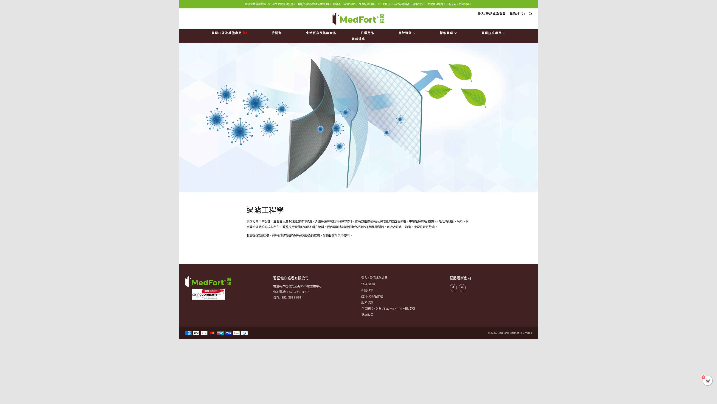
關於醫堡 (405, 33)
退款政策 (367, 315)
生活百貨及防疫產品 (321, 33)
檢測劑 (277, 33)
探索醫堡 (446, 33)
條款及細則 (368, 284)
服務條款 (367, 302)
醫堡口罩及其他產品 (229, 33)
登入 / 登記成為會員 (374, 278)
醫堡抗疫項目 (492, 33)
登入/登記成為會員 (492, 14)
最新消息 (358, 39)
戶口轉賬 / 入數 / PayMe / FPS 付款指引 (388, 308)
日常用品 (367, 33)
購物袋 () (517, 14)
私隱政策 (367, 290)
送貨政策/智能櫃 (372, 296)
